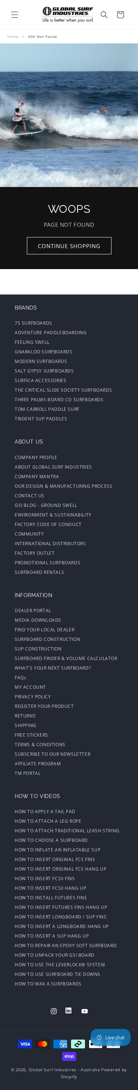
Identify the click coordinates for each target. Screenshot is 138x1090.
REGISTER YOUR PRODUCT (44, 706)
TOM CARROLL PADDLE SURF (47, 409)
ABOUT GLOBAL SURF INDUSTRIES (53, 467)
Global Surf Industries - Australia (64, 1069)
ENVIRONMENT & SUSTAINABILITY (53, 515)
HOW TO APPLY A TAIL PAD (45, 811)
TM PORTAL (27, 773)
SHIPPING (25, 725)
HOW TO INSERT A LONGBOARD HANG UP (62, 926)
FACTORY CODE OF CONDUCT (48, 524)
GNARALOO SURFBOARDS (43, 352)
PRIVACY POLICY (33, 697)
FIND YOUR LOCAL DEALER (44, 630)
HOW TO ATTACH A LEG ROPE (48, 821)
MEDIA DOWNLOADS (38, 620)
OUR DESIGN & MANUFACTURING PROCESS (63, 486)
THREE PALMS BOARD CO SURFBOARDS (59, 399)
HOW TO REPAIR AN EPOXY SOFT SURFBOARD (66, 945)
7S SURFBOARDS (33, 323)
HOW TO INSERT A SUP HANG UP (52, 936)
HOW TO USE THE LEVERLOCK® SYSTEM (60, 965)
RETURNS (25, 716)
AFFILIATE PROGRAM (38, 764)
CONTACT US (30, 496)
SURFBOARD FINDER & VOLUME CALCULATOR (66, 658)
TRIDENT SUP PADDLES (41, 419)
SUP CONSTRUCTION (38, 649)
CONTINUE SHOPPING (69, 246)
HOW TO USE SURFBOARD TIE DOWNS (57, 974)
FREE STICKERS (31, 735)
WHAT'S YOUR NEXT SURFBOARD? (53, 668)
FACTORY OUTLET (34, 553)
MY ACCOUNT (30, 687)
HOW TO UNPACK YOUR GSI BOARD (55, 955)
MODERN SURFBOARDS (41, 361)
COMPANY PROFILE (36, 457)
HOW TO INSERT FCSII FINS (45, 878)
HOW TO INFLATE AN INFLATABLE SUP (57, 850)
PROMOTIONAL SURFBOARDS (47, 563)
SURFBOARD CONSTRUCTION (47, 639)
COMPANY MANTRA (37, 476)
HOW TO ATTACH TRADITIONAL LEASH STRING (67, 831)
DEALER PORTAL (33, 610)
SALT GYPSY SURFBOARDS (44, 371)
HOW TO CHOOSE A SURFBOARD (51, 840)
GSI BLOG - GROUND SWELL (46, 505)
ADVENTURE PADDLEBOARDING (50, 332)
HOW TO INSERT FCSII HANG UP (50, 888)
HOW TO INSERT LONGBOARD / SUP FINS (60, 917)
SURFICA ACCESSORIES (40, 380)
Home (12, 36)
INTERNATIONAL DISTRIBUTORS (50, 543)
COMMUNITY (29, 534)
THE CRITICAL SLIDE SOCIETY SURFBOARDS (63, 390)
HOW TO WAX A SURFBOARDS (48, 984)
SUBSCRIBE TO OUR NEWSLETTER (52, 754)
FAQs (20, 677)
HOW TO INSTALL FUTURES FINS (51, 898)
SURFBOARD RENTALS (39, 572)
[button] (15, 15)
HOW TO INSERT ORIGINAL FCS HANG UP (60, 869)
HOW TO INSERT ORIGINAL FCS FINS (55, 859)
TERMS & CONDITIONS (40, 744)
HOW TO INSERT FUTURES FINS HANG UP (61, 907)
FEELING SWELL (32, 342)
